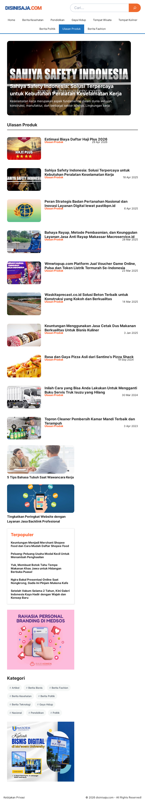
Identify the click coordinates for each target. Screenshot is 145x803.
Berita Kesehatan (33, 20)
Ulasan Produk (71, 28)
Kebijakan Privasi (14, 797)
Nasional (17, 712)
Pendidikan (58, 20)
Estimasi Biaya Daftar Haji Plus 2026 (76, 139)
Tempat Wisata (102, 20)
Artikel (15, 687)
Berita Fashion (97, 28)
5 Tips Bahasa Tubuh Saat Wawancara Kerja (40, 477)
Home (11, 20)
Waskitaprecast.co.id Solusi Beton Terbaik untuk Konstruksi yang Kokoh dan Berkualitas (86, 297)
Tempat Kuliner (127, 20)
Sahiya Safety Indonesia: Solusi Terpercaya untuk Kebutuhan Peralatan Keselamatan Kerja (87, 172)
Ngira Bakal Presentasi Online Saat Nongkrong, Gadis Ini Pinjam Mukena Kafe (39, 581)
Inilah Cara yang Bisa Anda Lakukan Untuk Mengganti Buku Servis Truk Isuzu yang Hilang (91, 390)
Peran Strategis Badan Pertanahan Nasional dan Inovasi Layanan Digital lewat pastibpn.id (86, 203)
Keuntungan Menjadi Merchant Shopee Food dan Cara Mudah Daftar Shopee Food (40, 544)
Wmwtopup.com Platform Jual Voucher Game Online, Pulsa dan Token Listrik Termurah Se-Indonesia (90, 266)
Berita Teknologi (21, 704)
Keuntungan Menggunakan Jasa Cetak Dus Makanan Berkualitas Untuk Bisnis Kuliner (90, 328)
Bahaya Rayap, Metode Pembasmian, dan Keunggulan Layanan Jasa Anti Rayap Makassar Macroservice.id (91, 234)
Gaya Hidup (79, 20)
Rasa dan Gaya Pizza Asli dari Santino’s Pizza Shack (89, 357)
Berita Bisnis (35, 687)
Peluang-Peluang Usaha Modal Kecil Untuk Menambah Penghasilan (40, 555)
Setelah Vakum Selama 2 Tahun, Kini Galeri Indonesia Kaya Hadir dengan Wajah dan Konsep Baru (40, 594)
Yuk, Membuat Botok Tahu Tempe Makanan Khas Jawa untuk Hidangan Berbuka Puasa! (36, 568)
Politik (56, 712)
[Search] (135, 8)
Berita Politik (47, 28)
